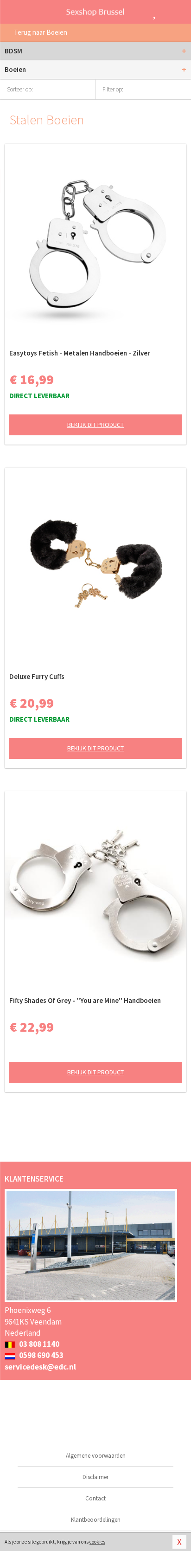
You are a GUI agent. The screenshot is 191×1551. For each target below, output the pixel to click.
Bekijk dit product (95, 424)
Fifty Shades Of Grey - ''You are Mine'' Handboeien (85, 1000)
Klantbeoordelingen (96, 1520)
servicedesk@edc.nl (40, 1367)
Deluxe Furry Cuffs (36, 676)
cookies (97, 1541)
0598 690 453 (41, 1355)
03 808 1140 (38, 1344)
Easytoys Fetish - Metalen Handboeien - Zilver (79, 353)
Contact (95, 1498)
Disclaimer (95, 1477)
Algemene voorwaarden (96, 1456)
